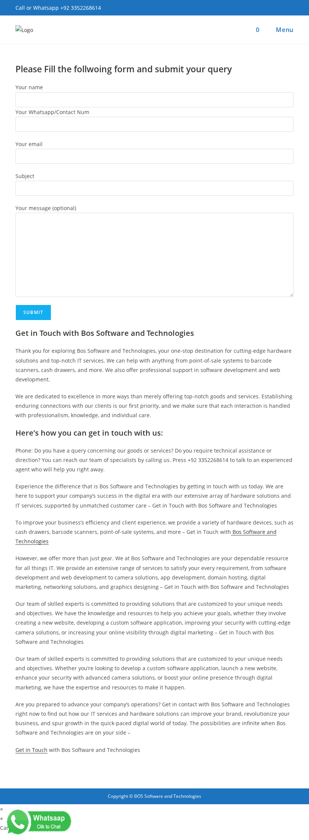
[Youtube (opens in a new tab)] (289, 8)
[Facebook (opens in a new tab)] (279, 8)
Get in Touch (31, 749)
